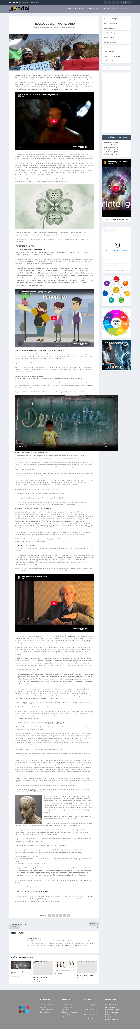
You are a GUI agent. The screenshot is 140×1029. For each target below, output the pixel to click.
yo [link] (18, 676)
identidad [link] (76, 825)
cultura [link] (57, 643)
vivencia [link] (46, 82)
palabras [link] (17, 781)
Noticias (42, 1007)
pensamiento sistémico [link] (69, 796)
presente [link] (41, 555)
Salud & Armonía (109, 51)
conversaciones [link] (20, 745)
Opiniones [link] (50, 722)
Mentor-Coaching (69, 27)
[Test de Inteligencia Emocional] (43, 968)
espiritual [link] (71, 156)
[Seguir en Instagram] (27, 1007)
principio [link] (38, 268)
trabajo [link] (46, 80)
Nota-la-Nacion (19, 707)
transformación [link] (67, 636)
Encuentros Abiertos (90, 1009)
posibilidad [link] (30, 745)
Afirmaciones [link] (60, 722)
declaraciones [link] (26, 560)
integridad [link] (41, 482)
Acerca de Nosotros (75, 9)
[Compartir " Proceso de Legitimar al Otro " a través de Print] (68, 915)
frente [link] (42, 868)
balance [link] (82, 636)
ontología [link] (37, 557)
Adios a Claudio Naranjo (85, 975)
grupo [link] (69, 825)
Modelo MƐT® (66, 1005)
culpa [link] (90, 385)
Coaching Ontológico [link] (27, 179)
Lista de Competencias (111, 147)
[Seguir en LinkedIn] (23, 1011)
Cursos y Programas (90, 1005)
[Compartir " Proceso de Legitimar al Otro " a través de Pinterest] (57, 915)
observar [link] (17, 161)
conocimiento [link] (32, 789)
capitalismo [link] (18, 663)
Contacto (126, 9)
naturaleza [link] (39, 880)
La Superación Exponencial (64, 971)
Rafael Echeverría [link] (20, 760)
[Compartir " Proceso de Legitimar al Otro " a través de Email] (65, 915)
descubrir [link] (67, 163)
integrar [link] (46, 532)
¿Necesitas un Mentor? (47, 1010)
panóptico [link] (29, 264)
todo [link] (31, 163)
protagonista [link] (43, 84)
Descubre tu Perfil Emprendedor (17, 973)
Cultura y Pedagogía (110, 23)
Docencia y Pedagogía (111, 152)
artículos (90, 896)
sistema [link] (46, 801)
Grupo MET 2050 (89, 1019)
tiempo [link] (19, 82)
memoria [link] (60, 763)
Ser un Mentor (45, 1012)
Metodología (93, 9)
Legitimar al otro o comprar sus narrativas (32, 891)
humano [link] (89, 525)
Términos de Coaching (111, 143)
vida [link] (44, 367)
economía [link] (87, 640)
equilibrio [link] (78, 502)
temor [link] (47, 356)
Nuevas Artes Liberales (91, 1014)
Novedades (107, 47)
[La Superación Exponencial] (65, 964)
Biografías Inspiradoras (69, 1012)
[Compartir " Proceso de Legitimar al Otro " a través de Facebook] (49, 915)
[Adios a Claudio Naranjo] (87, 967)
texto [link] (30, 702)
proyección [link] (50, 525)
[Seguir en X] (23, 1007)
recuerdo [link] (59, 767)
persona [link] (20, 163)
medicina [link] (31, 261)
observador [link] (24, 249)
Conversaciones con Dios (30, 2)
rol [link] (35, 378)
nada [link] (47, 163)
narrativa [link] (73, 562)
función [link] (89, 80)
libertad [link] (43, 453)
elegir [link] (33, 453)
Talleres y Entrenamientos (112, 56)
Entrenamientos (110, 9)
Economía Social (109, 28)
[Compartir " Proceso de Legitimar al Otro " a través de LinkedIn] (61, 915)
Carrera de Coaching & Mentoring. (35, 899)
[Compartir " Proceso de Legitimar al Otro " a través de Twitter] (53, 915)
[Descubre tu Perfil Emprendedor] (21, 965)
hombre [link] (79, 80)
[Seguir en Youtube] (20, 1011)
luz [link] (43, 278)
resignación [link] (70, 875)
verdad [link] (76, 736)
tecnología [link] (77, 696)
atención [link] (78, 769)
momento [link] (40, 159)
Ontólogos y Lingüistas (111, 149)
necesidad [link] (62, 84)
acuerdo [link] (60, 870)
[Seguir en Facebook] (20, 1007)
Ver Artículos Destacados (112, 61)
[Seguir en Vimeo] (27, 1011)
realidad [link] (76, 465)
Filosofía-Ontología (110, 33)
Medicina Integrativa (110, 154)
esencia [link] (56, 89)
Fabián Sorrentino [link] (24, 727)
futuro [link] (26, 557)
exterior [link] (26, 278)
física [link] (83, 696)
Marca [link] (25, 702)
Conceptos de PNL (110, 145)
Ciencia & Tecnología (110, 19)
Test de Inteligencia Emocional (40, 978)
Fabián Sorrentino (48, 27)
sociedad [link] (74, 663)
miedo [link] (42, 528)
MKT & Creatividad (110, 42)
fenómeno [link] (25, 564)
